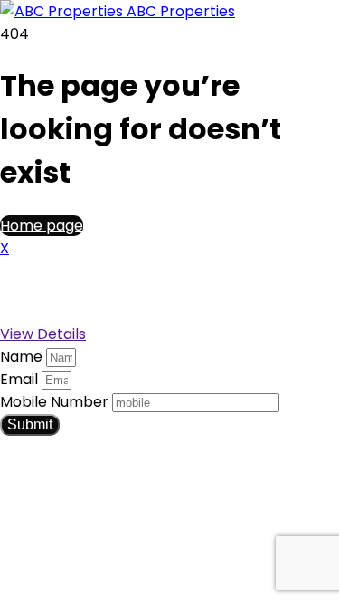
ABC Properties (179, 11)
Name (23, 356)
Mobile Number (56, 401)
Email (21, 379)
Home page (41, 225)
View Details (43, 334)
